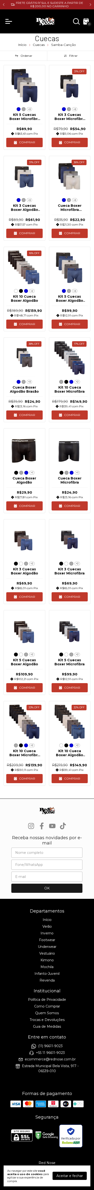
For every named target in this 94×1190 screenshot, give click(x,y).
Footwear (47, 940)
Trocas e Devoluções (47, 1020)
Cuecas (39, 45)
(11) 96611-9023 (50, 1046)
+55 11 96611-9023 (50, 1053)
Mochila (47, 967)
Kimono (47, 960)
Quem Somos (47, 1013)
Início (22, 45)
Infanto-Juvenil (47, 973)
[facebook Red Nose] (41, 826)
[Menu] (10, 21)
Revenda (47, 980)
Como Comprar (47, 1006)
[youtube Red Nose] (52, 826)
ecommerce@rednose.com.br (50, 1059)
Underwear (47, 946)
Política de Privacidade (47, 999)
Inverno (47, 933)
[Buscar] (76, 22)
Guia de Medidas (47, 1026)
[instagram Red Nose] (31, 826)
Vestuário (47, 953)
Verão (47, 926)
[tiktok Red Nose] (63, 826)
